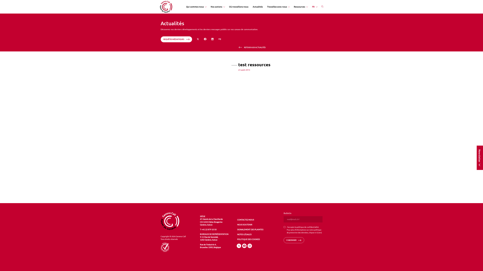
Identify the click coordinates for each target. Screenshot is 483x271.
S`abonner (291, 240)
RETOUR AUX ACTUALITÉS (255, 47)
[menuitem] (196, 7)
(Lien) (319, 232)
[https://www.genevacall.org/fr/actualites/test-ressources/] (220, 39)
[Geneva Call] (180, 221)
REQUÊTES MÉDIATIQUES (173, 39)
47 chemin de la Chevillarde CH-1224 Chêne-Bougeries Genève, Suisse (211, 222)
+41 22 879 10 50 (209, 229)
